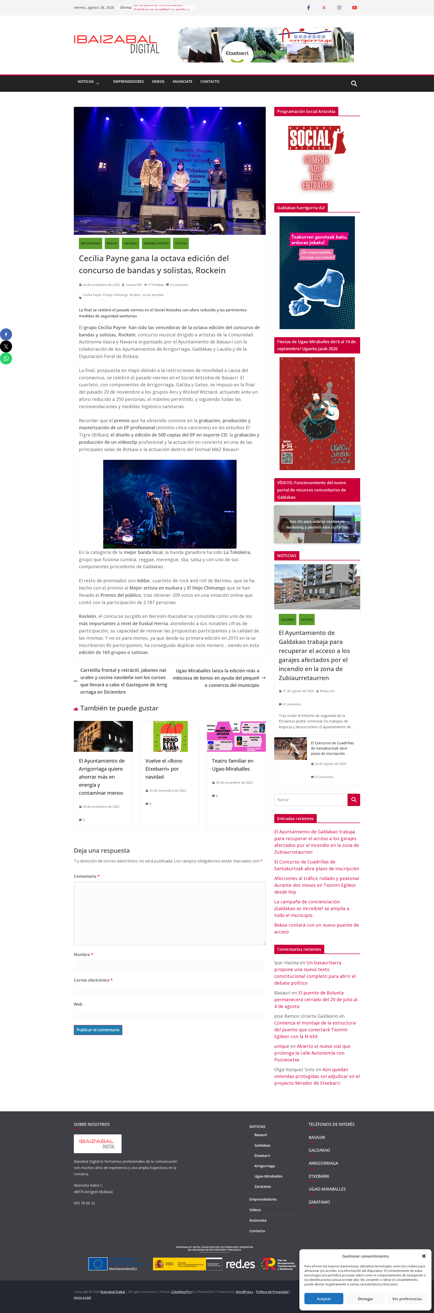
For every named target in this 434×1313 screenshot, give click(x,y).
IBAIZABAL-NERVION (156, 243)
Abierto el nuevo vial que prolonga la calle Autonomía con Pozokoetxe (312, 1053)
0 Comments (179, 285)
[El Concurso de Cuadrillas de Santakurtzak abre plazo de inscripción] (290, 761)
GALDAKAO (130, 243)
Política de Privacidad (272, 1291)
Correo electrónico (93, 980)
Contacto (210, 81)
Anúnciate (182, 81)
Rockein (135, 295)
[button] (423, 1256)
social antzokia (153, 295)
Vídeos (158, 81)
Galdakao (262, 1145)
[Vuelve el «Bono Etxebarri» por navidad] (169, 724)
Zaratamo (262, 1186)
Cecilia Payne (92, 295)
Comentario (87, 876)
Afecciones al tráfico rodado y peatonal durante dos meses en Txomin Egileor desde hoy (316, 885)
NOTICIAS (86, 81)
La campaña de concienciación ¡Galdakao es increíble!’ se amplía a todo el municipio (311, 908)
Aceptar (324, 1298)
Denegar (365, 1298)
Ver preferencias (407, 1298)
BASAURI (112, 243)
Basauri (260, 1134)
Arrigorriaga (264, 1165)
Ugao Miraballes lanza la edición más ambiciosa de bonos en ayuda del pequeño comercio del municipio (216, 678)
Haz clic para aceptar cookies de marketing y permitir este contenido (317, 524)
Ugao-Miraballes (268, 1176)
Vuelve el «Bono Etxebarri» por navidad (163, 768)
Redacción (327, 691)
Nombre (83, 954)
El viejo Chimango (115, 295)
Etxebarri (262, 1155)
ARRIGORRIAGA (90, 243)
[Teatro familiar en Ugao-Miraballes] (236, 724)
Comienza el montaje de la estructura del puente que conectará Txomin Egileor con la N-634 (315, 1029)
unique (281, 1046)
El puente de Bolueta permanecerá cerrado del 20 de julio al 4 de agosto (315, 999)
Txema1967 (134, 285)
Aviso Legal (82, 1297)
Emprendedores (128, 81)
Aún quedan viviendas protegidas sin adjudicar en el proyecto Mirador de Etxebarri (317, 1076)
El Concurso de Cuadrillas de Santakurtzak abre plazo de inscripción (332, 748)
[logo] (98, 1137)
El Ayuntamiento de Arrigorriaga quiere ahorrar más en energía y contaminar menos (102, 776)
